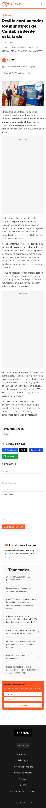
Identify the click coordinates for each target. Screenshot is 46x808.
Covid (6, 434)
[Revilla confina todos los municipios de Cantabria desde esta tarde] (38, 87)
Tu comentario (7, 495)
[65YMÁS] (4, 60)
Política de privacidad (23, 767)
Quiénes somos (23, 754)
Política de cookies (23, 773)
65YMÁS (11, 60)
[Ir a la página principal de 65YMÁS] (12, 4)
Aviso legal (23, 760)
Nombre (5, 471)
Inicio (4, 42)
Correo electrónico (9, 483)
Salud (8, 15)
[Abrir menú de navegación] (41, 4)
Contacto (23, 779)
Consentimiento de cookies (23, 791)
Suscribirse (23, 705)
